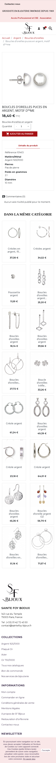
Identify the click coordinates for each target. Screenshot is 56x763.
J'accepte (46, 750)
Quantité (7, 126)
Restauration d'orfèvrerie (15, 719)
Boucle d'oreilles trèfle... (42, 382)
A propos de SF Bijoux (13, 714)
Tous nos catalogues (12, 665)
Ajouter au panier (19, 134)
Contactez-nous (10, 724)
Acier (4, 654)
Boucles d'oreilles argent (14, 338)
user (39, 28)
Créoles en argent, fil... (14, 250)
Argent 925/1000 (10, 644)
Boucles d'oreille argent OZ (42, 513)
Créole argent (14, 423)
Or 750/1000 (8, 660)
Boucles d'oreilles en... (14, 556)
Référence (10, 152)
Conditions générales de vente (17, 703)
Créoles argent (42, 248)
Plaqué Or (7, 649)
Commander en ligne (12, 697)
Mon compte (8, 692)
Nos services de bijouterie (15, 676)
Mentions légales (10, 708)
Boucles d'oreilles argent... (42, 295)
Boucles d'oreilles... (14, 381)
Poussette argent (14, 294)
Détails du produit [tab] (28, 145)
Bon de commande (12, 671)
